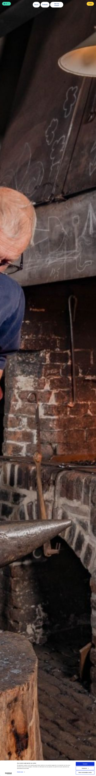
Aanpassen (84, 768)
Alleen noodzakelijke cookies (85, 772)
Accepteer (85, 763)
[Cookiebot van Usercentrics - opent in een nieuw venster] (8, 773)
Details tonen (20, 772)
